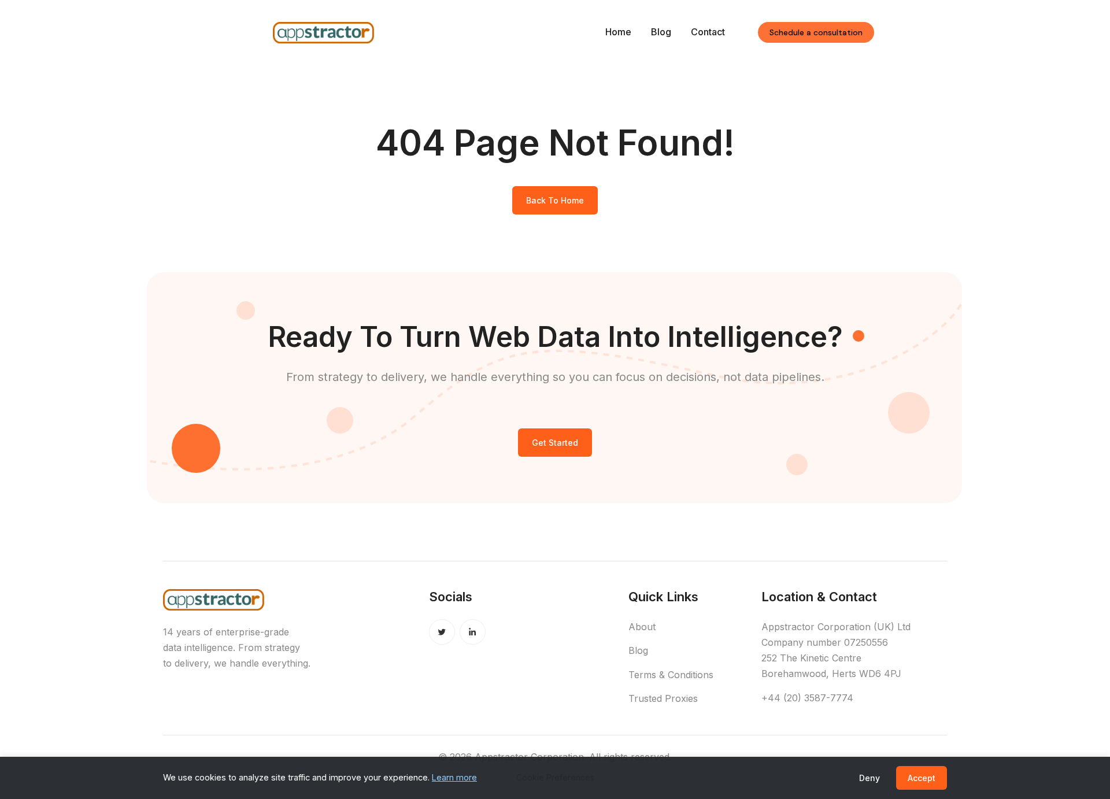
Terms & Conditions (670, 674)
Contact (708, 32)
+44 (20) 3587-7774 (807, 698)
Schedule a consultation (816, 32)
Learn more (454, 777)
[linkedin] (473, 632)
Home (618, 32)
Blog (661, 32)
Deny (869, 778)
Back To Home (555, 200)
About (642, 626)
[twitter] (442, 632)
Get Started (555, 442)
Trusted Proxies (663, 698)
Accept (921, 778)
